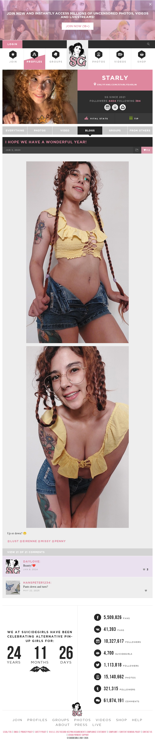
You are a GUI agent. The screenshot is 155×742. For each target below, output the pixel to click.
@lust (13, 541)
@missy (44, 541)
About (63, 725)
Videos (120, 61)
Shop (141, 61)
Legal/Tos (7, 731)
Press (81, 725)
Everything (15, 130)
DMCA (16, 731)
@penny (59, 541)
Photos (98, 61)
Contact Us (147, 731)
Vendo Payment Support (78, 734)
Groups (56, 61)
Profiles (34, 61)
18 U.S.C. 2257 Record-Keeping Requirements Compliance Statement (78, 731)
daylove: (31, 561)
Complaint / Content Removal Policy (124, 731)
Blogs (90, 130)
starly (115, 77)
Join (13, 61)
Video (64, 130)
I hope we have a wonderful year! (46, 142)
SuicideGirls (77, 43)
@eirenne (28, 541)
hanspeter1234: (37, 582)
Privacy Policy (27, 731)
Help (137, 720)
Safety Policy (40, 731)
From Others (140, 130)
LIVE (97, 725)
